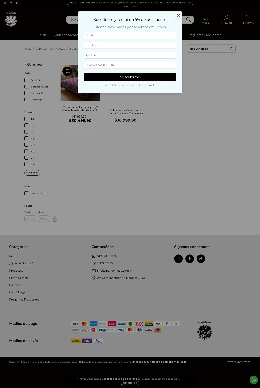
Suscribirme (130, 77)
